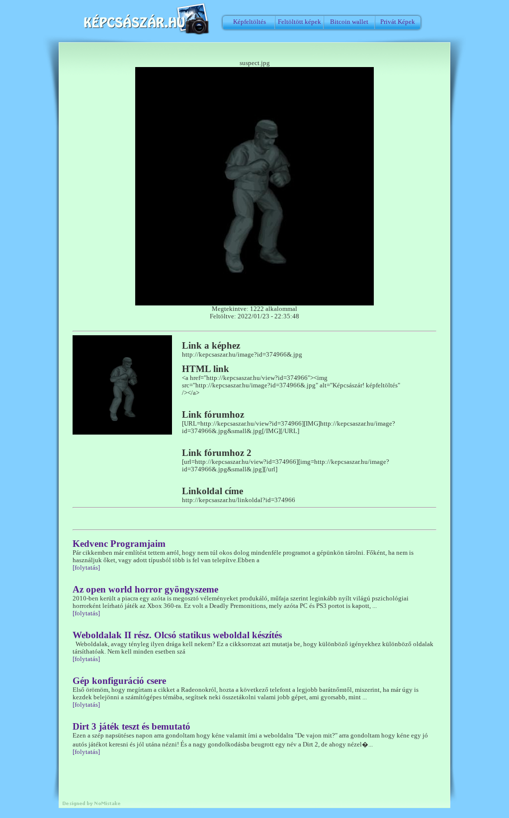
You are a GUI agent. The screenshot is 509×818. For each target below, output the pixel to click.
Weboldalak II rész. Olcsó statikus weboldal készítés (177, 635)
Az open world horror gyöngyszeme (145, 589)
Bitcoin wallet (349, 21)
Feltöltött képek (299, 21)
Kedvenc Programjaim (119, 543)
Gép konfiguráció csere (119, 680)
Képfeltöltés (249, 21)
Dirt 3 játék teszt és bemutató (131, 726)
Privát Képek (397, 21)
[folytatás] (86, 567)
